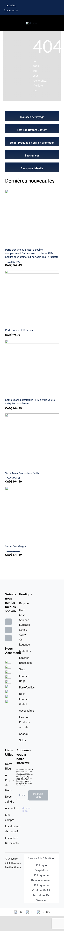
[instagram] (8, 630)
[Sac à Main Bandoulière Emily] (32, 440)
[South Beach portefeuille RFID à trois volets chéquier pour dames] (32, 367)
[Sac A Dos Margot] (32, 514)
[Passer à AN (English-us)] (43, 912)
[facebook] (8, 622)
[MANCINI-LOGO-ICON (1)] (32, 23)
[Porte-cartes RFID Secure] (32, 297)
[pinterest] (8, 638)
